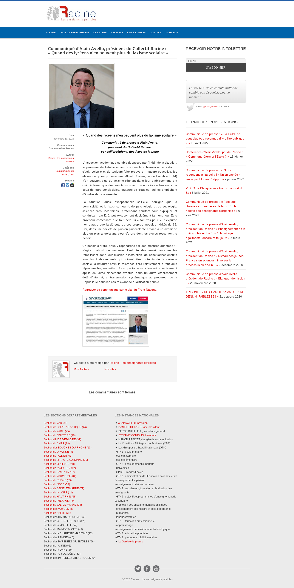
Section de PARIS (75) (57, 431)
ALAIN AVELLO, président (133, 423)
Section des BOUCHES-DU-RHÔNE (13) (67, 447)
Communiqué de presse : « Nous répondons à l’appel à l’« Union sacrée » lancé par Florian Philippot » (213, 174)
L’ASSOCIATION (136, 32)
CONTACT (155, 32)
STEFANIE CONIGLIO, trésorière (137, 435)
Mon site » (110, 369)
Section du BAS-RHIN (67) (59, 472)
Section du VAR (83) (55, 423)
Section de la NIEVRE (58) (59, 463)
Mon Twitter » (81, 369)
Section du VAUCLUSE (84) (60, 476)
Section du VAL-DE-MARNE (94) (63, 504)
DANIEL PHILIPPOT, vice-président (138, 427)
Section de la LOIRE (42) (58, 492)
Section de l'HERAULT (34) (59, 500)
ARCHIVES (117, 32)
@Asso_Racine (210, 106)
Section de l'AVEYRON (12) (60, 468)
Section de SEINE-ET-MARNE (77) (64, 488)
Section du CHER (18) (57, 443)
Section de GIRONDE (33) (59, 451)
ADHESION (172, 32)
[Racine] (71, 14)
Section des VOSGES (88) (59, 508)
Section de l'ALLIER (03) (58, 455)
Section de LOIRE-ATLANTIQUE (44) (65, 427)
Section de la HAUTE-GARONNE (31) (66, 459)
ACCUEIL (51, 32)
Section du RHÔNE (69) (58, 480)
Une (72, 174)
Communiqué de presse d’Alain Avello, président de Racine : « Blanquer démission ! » (215, 278)
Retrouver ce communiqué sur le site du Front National (119, 289)
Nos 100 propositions (75, 32)
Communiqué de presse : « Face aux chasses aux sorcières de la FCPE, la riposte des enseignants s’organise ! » (211, 206)
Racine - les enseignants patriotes (133, 362)
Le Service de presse (130, 541)
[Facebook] (147, 568)
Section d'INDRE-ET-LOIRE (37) (62, 439)
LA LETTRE (100, 32)
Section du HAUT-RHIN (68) (60, 496)
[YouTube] (156, 568)
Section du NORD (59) (57, 484)
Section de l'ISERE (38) (57, 512)
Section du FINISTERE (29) (60, 435)
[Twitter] (138, 568)
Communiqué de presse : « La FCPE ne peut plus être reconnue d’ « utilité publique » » (215, 138)
